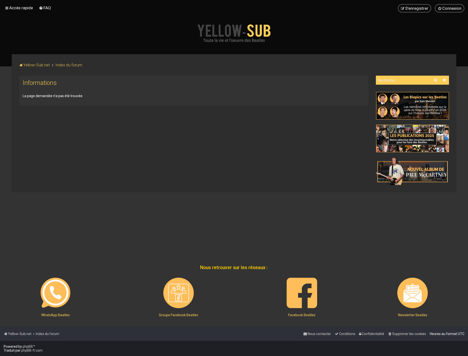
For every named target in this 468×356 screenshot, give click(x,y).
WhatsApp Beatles (55, 315)
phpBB (28, 346)
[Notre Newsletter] (412, 293)
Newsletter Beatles (412, 315)
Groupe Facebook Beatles (178, 315)
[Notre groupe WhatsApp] (55, 293)
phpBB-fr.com (32, 350)
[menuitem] (45, 7)
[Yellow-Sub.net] (234, 33)
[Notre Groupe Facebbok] (178, 293)
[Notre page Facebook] (302, 293)
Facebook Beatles (301, 315)
